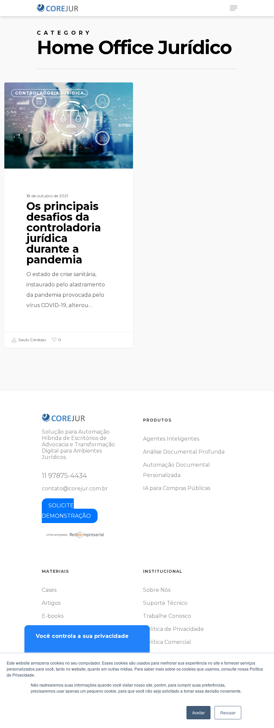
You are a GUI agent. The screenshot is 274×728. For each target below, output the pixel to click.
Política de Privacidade (173, 629)
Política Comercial (167, 642)
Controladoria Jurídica (49, 92)
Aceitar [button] (198, 712)
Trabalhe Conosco (167, 616)
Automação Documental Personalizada (176, 470)
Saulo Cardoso (31, 339)
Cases (49, 590)
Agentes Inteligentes (171, 439)
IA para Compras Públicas (176, 488)
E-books (52, 616)
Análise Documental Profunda (184, 452)
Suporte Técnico (165, 603)
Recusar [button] (228, 712)
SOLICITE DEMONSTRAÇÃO (66, 510)
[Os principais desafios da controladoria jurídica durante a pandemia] (68, 215)
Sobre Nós (156, 590)
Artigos (51, 603)
